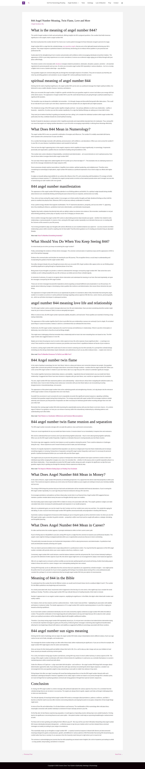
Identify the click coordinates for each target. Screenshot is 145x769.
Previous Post (27, 754)
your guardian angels (69, 46)
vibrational (58, 64)
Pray (109, 3)
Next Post (119, 754)
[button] (29, 3)
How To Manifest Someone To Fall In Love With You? (54, 354)
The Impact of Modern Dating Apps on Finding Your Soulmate (57, 468)
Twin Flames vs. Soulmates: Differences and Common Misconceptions (60, 416)
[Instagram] (122, 3)
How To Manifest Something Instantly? (50, 235)
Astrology (90, 3)
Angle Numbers (72, 3)
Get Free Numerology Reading (56, 3)
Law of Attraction (101, 3)
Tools (83, 3)
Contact (116, 3)
